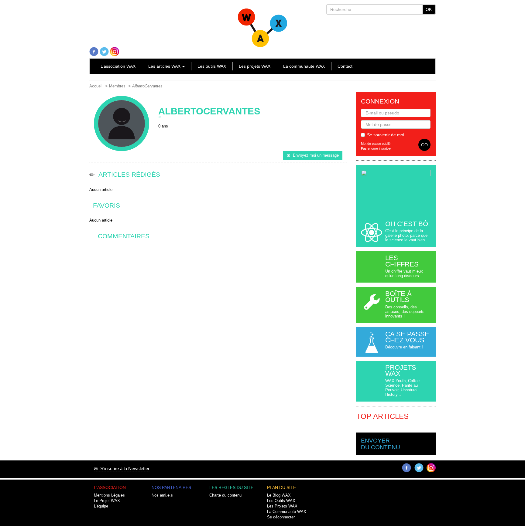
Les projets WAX (254, 66)
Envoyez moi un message (316, 155)
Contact (345, 66)
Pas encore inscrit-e (376, 148)
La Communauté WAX (286, 512)
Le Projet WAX (107, 501)
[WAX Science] (262, 25)
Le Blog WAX (279, 495)
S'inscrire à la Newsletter (123, 468)
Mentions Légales (109, 495)
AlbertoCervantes (147, 86)
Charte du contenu (225, 495)
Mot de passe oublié (375, 143)
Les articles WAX (165, 66)
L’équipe (101, 506)
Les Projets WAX (282, 506)
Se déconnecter (281, 517)
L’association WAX (118, 66)
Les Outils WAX (281, 501)
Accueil (95, 86)
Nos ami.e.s (162, 495)
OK (429, 9)
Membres (117, 86)
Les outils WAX (211, 66)
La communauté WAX (304, 66)
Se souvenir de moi (385, 134)
